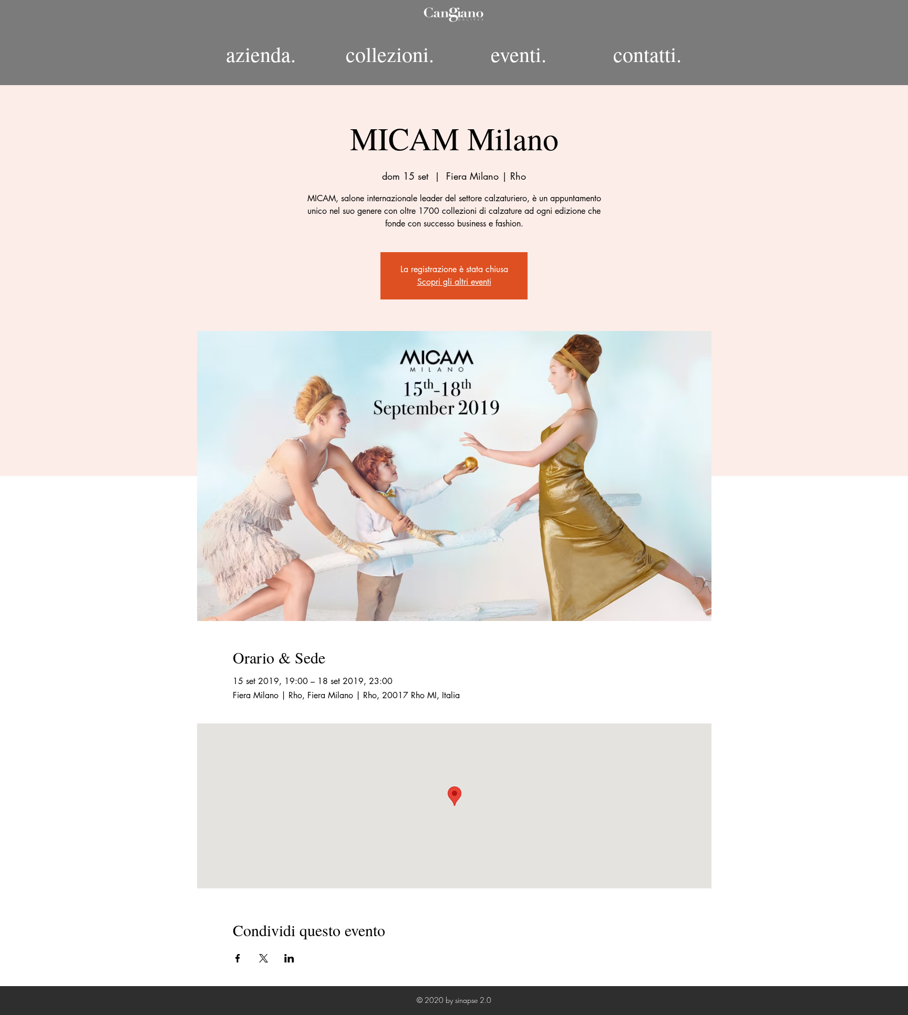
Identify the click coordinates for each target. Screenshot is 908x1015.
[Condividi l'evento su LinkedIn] (289, 958)
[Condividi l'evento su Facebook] (238, 958)
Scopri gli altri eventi (454, 281)
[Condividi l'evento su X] (264, 958)
